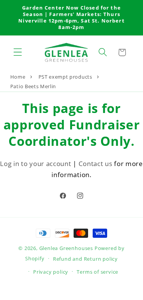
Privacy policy (50, 271)
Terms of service (97, 271)
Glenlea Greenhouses (66, 248)
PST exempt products (65, 76)
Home (18, 76)
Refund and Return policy (85, 258)
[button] (17, 52)
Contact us (95, 163)
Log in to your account (35, 163)
